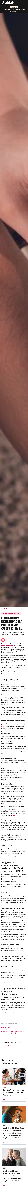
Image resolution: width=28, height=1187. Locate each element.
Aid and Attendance (19, 878)
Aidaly (7, 1002)
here (14, 815)
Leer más (5, 1099)
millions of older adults (7, 645)
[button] (25, 2)
